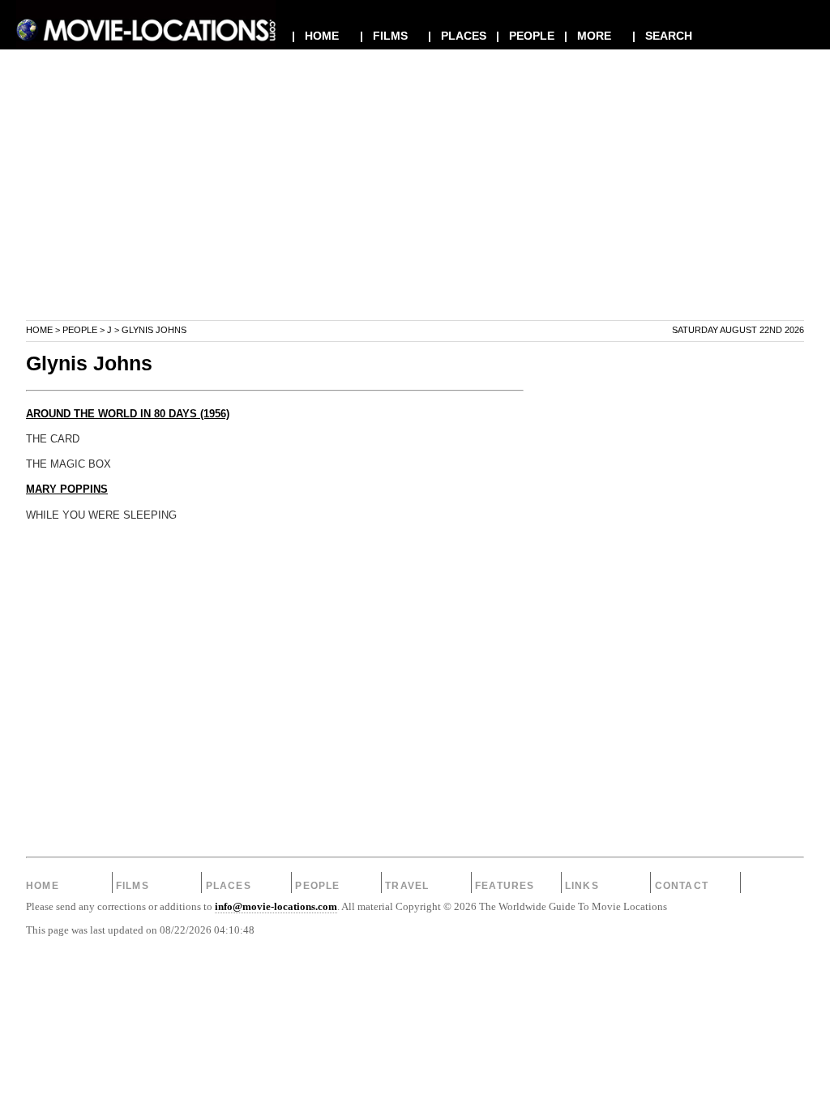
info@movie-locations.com (276, 907)
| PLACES (457, 35)
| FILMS (384, 35)
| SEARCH (662, 35)
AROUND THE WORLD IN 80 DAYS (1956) (127, 414)
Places (228, 885)
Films (132, 885)
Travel (407, 885)
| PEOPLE (525, 35)
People (79, 330)
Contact (681, 885)
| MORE (587, 35)
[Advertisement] (415, 205)
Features (505, 885)
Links (582, 885)
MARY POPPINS (67, 489)
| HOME (315, 35)
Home (39, 330)
